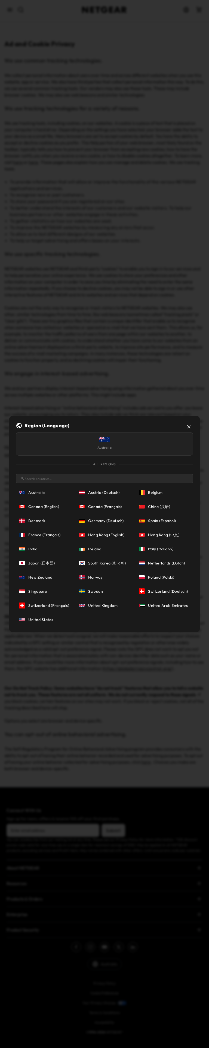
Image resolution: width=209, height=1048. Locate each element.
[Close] (189, 426)
